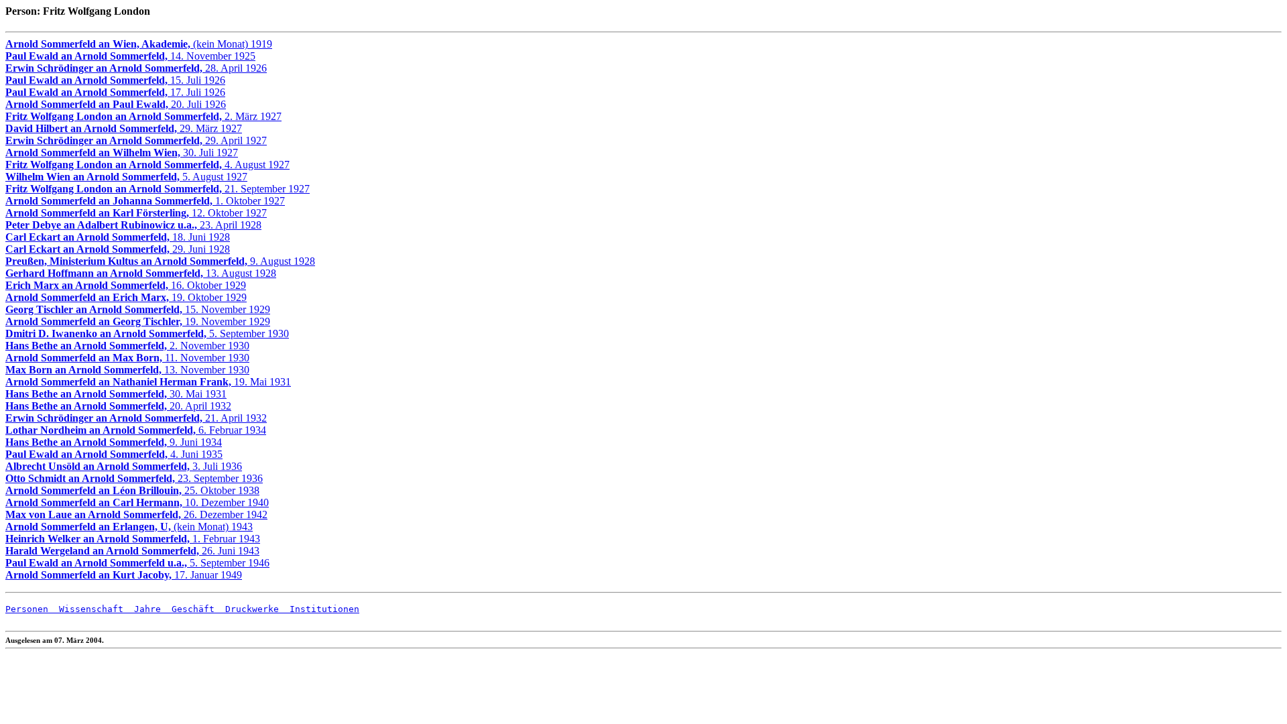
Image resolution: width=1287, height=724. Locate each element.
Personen (26, 609)
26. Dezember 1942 (136, 514)
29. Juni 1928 (117, 249)
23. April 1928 (133, 225)
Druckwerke (246, 609)
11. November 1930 (127, 357)
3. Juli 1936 (123, 466)
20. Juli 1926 (115, 104)
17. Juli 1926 (115, 92)
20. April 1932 (118, 406)
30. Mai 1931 (116, 394)
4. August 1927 (147, 164)
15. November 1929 (137, 309)
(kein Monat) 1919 (138, 44)
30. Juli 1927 (121, 152)
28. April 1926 (136, 68)
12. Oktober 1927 (136, 213)
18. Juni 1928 (117, 237)
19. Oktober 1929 (126, 297)
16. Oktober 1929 (125, 285)
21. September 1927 (157, 188)
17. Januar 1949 (123, 575)
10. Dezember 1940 (137, 502)
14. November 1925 (130, 56)
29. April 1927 (136, 140)
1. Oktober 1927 (145, 200)
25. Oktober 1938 (132, 490)
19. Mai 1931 (148, 381)
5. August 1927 (126, 176)
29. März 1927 (123, 128)
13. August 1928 (140, 273)
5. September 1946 (137, 562)
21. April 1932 (136, 418)
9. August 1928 (160, 261)
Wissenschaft (85, 609)
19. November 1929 (137, 321)
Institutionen (319, 609)
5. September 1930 (147, 333)
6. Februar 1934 (135, 430)
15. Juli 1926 (115, 80)
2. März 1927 (143, 116)
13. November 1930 (127, 369)
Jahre (142, 609)
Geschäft (187, 609)
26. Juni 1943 (132, 550)
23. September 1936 (134, 478)
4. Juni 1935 (114, 454)
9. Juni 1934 (113, 442)
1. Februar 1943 (132, 538)
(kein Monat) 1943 (129, 526)
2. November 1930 (127, 345)
